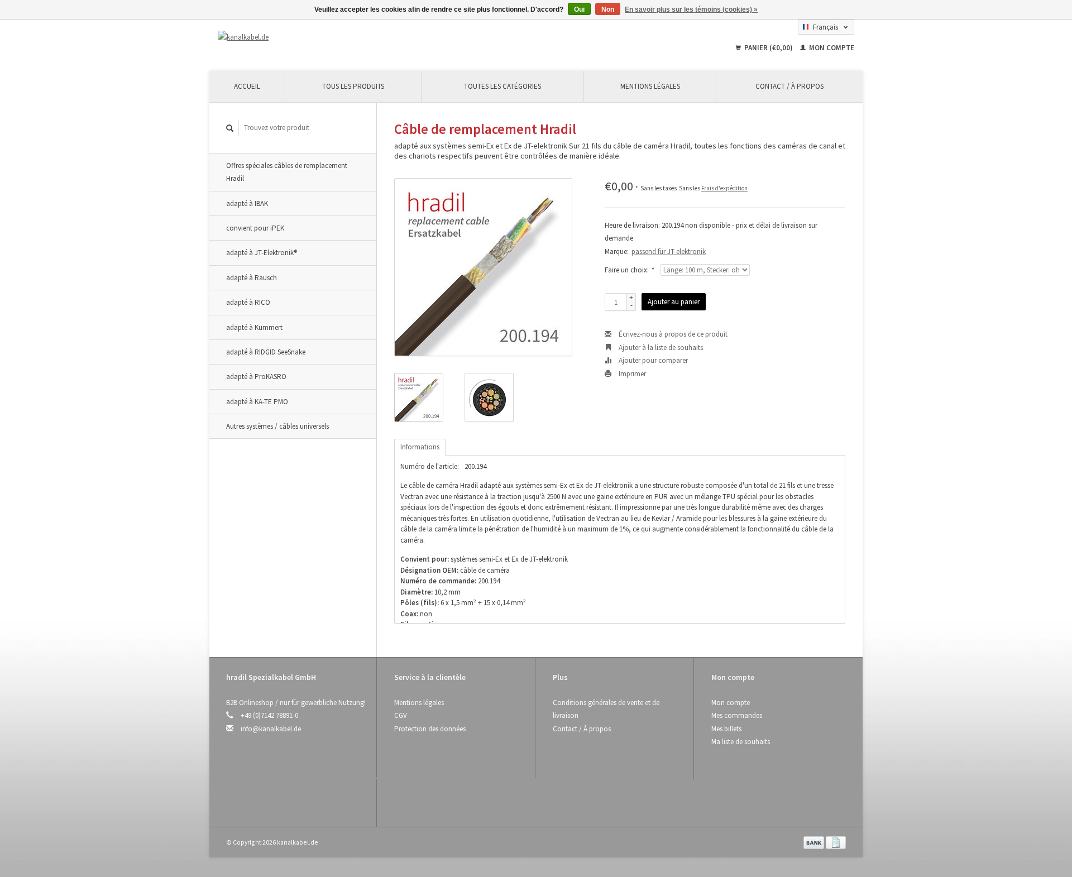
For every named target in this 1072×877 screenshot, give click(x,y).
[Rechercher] (230, 128)
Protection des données (430, 729)
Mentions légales (650, 86)
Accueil (247, 86)
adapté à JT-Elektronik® (261, 252)
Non (607, 9)
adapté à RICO (248, 302)
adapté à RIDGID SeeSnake (265, 352)
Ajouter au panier (674, 301)
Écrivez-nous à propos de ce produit (672, 334)
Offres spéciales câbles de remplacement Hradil (286, 172)
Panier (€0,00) (769, 47)
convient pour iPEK (255, 228)
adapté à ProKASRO (256, 376)
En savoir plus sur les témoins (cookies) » (691, 9)
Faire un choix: (629, 270)
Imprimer (631, 373)
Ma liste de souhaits (740, 741)
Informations (419, 447)
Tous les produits (353, 86)
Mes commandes (736, 715)
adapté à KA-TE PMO (257, 401)
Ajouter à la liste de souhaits (660, 347)
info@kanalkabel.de (271, 729)
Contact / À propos (789, 86)
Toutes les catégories (502, 86)
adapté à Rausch (251, 277)
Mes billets (726, 729)
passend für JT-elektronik (668, 251)
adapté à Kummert (254, 327)
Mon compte (830, 47)
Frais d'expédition (724, 188)
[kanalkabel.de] (313, 37)
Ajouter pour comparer (652, 360)
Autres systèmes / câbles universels (277, 426)
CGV (400, 715)
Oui (579, 9)
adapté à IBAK (247, 203)
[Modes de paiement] (814, 842)
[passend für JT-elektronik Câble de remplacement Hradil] (483, 267)
